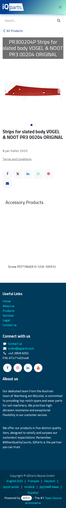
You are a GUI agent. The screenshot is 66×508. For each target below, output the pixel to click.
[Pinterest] (48, 174)
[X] (18, 174)
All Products (15, 31)
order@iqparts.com (21, 348)
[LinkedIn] (28, 174)
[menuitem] (15, 481)
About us (8, 306)
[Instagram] (18, 368)
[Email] (7, 183)
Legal (6, 320)
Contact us (15, 344)
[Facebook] (7, 174)
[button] (6, 91)
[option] (33, 240)
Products (8, 311)
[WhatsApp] (38, 174)
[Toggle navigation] (60, 7)
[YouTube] (38, 368)
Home (7, 301)
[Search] (58, 20)
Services (8, 315)
